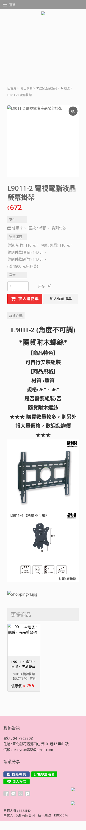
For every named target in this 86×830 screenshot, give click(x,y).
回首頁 (11, 88)
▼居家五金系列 (46, 88)
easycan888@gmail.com (33, 749)
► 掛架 (65, 88)
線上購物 (27, 88)
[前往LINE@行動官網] (44, 774)
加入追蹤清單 (61, 299)
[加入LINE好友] (16, 781)
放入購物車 (28, 299)
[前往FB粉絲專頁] (16, 774)
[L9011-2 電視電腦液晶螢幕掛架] (43, 141)
